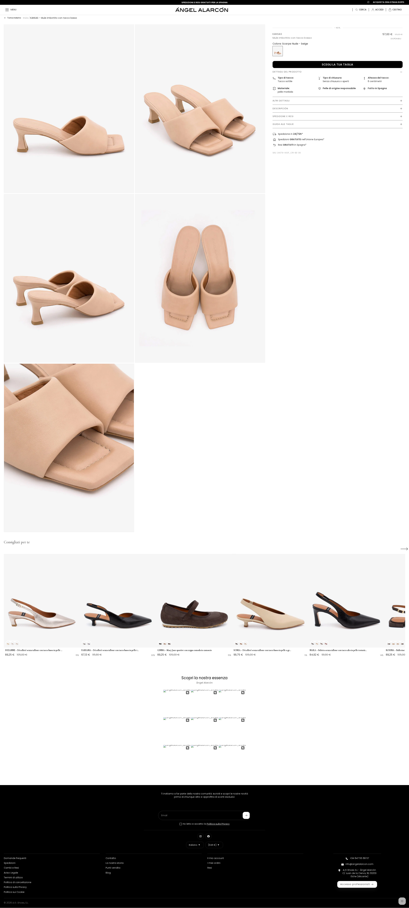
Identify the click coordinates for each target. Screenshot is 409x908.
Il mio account (215, 858)
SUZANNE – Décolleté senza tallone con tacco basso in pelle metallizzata (34, 650)
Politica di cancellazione (17, 882)
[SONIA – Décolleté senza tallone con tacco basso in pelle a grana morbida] (270, 601)
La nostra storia (114, 863)
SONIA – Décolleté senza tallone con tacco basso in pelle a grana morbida (262, 650)
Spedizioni (283, 139)
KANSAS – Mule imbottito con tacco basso (53, 18)
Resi (280, 144)
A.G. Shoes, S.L (20, 902)
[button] (395, 9)
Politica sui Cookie (14, 892)
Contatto (111, 858)
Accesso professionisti (355, 884)
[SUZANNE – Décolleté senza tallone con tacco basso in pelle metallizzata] (42, 601)
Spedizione (284, 134)
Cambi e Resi (11, 867)
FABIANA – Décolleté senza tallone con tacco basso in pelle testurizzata (110, 650)
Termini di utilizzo (13, 877)
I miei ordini (213, 863)
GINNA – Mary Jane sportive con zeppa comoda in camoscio (184, 650)
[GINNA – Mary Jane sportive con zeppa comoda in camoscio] (194, 601)
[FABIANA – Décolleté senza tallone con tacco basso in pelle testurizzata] (118, 601)
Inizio (25, 18)
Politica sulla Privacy (218, 823)
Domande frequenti (15, 858)
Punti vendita (113, 867)
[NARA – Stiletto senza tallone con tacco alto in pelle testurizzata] (346, 601)
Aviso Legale (11, 872)
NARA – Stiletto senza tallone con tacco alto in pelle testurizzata (338, 650)
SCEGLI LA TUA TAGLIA (337, 65)
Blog (108, 872)
